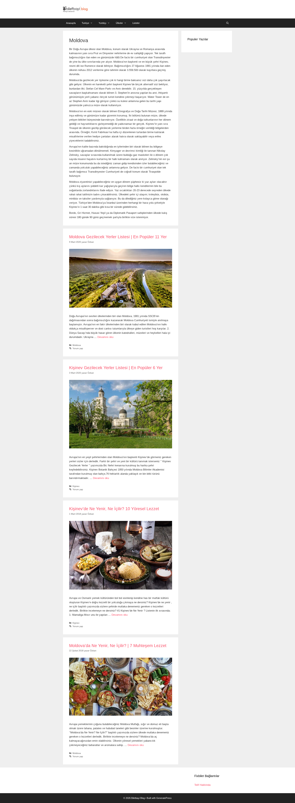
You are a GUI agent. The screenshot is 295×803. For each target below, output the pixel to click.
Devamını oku (105, 337)
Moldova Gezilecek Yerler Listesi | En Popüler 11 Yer (118, 237)
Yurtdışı (102, 23)
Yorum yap (78, 348)
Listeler (136, 23)
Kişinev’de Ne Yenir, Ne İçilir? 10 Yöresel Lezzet (114, 508)
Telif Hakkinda (202, 784)
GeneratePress (164, 798)
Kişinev (76, 486)
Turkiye (85, 23)
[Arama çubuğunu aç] (227, 23)
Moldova (77, 345)
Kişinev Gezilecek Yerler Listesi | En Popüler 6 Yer (116, 367)
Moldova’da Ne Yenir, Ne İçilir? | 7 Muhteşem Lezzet (117, 645)
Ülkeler (119, 23)
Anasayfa (71, 23)
